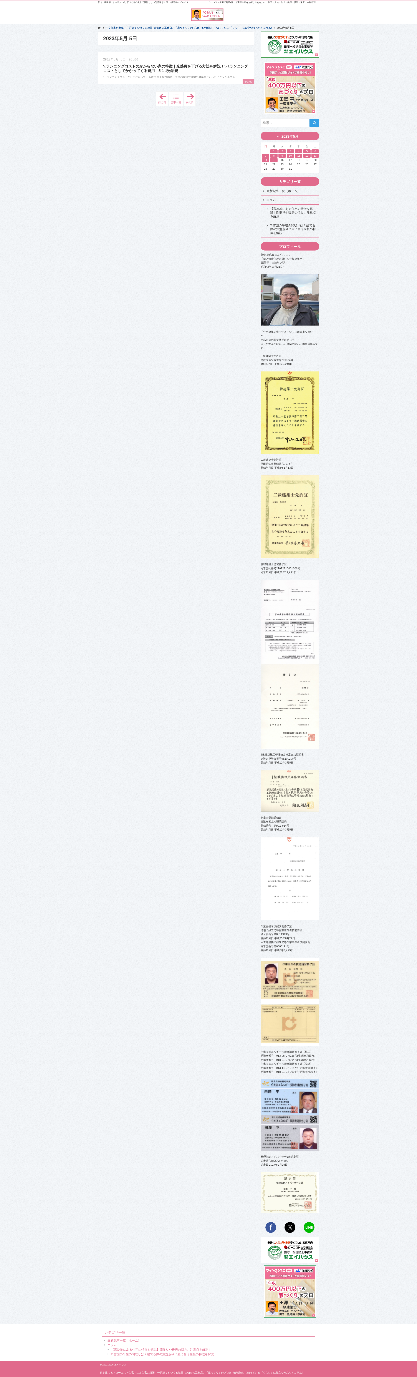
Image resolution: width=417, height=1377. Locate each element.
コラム (271, 200)
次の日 (191, 99)
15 (273, 160)
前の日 (163, 99)
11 (298, 155)
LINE (309, 1227)
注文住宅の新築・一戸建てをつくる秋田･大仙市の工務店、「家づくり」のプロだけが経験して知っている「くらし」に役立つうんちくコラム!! (219, 1372)
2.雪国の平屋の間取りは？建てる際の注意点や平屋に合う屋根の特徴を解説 (293, 229)
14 (265, 160)
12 (306, 155)
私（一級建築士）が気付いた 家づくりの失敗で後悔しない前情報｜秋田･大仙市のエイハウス (143, 2)
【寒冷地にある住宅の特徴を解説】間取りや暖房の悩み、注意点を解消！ (293, 212)
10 (290, 155)
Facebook (270, 1227)
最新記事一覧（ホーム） (283, 191)
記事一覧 (176, 102)
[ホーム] (99, 28)
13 (315, 155)
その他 (248, 81)
